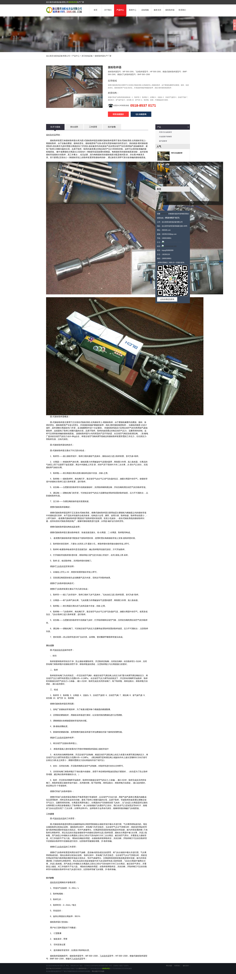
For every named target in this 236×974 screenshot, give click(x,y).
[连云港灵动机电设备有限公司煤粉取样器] (64, 13)
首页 (95, 10)
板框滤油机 (162, 199)
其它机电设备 (87, 56)
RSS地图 (101, 971)
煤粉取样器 (72, 2)
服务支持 (157, 10)
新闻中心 (132, 10)
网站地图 (95, 971)
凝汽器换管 (163, 141)
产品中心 (120, 10)
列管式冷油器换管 (165, 132)
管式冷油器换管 (176, 153)
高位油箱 (161, 203)
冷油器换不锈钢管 (165, 136)
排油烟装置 (175, 165)
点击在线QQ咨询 (167, 299)
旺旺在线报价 (118, 114)
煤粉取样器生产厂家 (103, 56)
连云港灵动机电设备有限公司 (58, 56)
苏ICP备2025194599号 (54, 968)
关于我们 (108, 10)
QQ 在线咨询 (141, 114)
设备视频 (145, 10)
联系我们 (182, 10)
